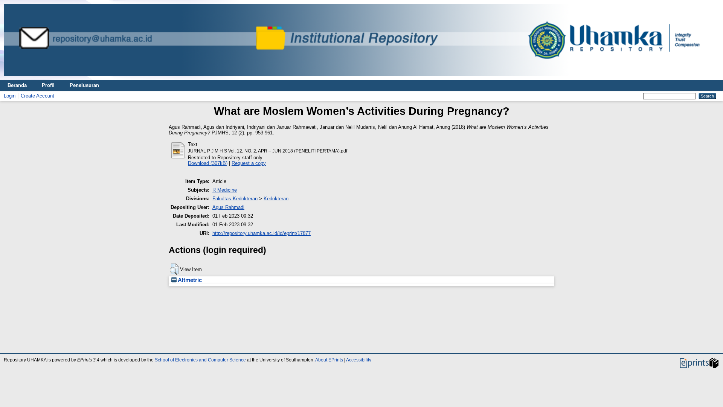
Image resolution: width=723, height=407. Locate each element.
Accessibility (358, 360)
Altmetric (189, 280)
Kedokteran (276, 198)
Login (9, 96)
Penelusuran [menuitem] (84, 85)
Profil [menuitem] (48, 85)
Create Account (37, 96)
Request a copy (249, 163)
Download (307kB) (207, 163)
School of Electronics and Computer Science (200, 360)
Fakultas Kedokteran (235, 198)
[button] (174, 269)
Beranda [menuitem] (17, 85)
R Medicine (224, 190)
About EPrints (329, 360)
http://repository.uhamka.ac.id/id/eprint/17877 (261, 233)
